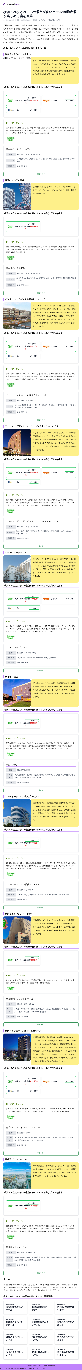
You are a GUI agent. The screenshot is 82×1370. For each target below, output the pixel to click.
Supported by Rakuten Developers (13, 1368)
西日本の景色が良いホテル (65, 1352)
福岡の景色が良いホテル (40, 1337)
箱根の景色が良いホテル (14, 1307)
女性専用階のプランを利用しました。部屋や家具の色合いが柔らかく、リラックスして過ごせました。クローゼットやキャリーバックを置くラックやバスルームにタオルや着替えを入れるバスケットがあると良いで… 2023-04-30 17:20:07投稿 (40, 1228)
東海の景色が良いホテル (40, 1352)
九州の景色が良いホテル (14, 1352)
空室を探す (41, 174)
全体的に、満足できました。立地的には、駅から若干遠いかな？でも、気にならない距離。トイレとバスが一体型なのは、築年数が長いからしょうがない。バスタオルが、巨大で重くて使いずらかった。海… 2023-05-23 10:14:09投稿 (40, 502)
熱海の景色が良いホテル (65, 1322)
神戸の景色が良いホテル (65, 1337)
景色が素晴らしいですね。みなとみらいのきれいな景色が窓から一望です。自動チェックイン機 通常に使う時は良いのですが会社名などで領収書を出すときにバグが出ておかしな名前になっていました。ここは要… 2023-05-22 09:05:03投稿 (40, 746)
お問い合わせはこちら (37, 1368)
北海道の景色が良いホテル (14, 1322)
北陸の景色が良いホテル (40, 1307)
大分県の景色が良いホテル (65, 1307)
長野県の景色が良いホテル (40, 1322)
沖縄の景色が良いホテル (14, 1337)
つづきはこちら (66, 379)
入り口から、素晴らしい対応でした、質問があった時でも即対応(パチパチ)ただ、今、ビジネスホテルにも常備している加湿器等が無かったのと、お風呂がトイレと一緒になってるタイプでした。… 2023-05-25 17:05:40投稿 (40, 628)
